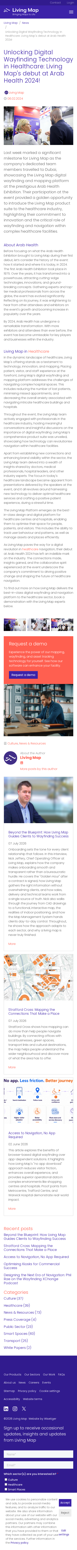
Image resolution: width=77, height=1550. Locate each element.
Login (70, 2)
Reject (65, 1513)
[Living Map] (21, 12)
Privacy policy (19, 1543)
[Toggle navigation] (71, 12)
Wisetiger (50, 1419)
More (12, 944)
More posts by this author (38, 769)
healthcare (30, 549)
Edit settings (64, 1532)
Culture (12, 743)
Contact (55, 2)
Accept (65, 1502)
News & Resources (32, 743)
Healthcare (38, 352)
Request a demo (23, 675)
